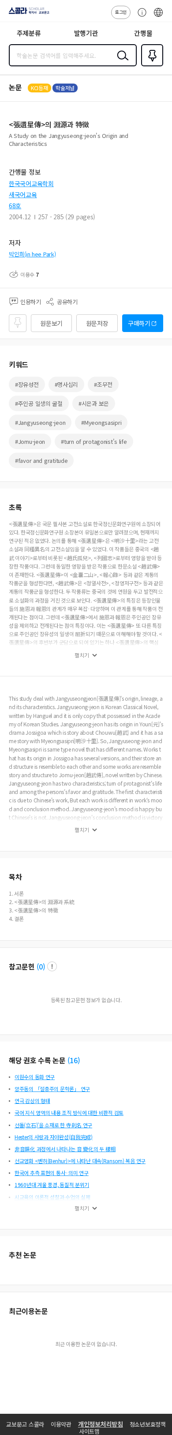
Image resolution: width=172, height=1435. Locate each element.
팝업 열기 (52, 966)
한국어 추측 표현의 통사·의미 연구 (52, 1172)
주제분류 (29, 33)
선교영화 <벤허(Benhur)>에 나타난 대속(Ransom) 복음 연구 (80, 1160)
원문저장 (97, 323)
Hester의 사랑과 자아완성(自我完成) (54, 1137)
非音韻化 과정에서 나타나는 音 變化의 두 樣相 (65, 1149)
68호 (15, 205)
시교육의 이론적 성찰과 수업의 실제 (52, 1197)
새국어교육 (23, 194)
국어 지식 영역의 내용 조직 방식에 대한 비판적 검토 (69, 1112)
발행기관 (86, 33)
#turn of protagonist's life (94, 441)
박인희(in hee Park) (32, 254)
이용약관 (61, 1424)
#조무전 (103, 384)
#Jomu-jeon (30, 441)
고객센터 (139, 16)
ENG (158, 16)
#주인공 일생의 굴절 (39, 403)
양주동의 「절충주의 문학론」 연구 (52, 1088)
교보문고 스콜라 (25, 1424)
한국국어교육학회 (31, 183)
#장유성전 (27, 384)
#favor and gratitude (41, 460)
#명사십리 (67, 384)
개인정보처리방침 (100, 1424)
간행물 (143, 33)
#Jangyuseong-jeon (40, 422)
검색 (121, 62)
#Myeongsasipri (101, 422)
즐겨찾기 (150, 65)
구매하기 (139, 323)
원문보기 (51, 323)
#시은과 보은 (94, 403)
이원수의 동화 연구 (35, 1076)
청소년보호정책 (148, 1424)
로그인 (121, 11)
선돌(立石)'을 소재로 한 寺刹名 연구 (53, 1125)
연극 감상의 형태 (32, 1100)
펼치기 (82, 655)
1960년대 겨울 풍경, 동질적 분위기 (52, 1184)
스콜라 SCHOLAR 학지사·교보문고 (27, 13)
